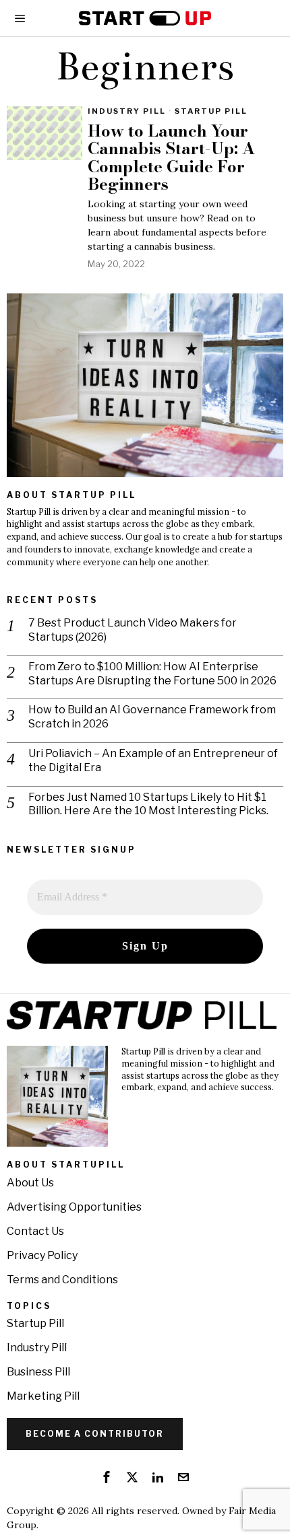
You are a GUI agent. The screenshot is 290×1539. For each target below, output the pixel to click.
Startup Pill (211, 111)
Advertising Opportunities (74, 1207)
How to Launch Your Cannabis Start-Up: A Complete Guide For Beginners (171, 158)
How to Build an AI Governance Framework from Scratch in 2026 (152, 716)
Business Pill (38, 1371)
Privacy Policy (42, 1255)
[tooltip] (106, 1477)
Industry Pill (127, 111)
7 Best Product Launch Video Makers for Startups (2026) (132, 629)
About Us (30, 1182)
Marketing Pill (43, 1396)
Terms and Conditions (62, 1279)
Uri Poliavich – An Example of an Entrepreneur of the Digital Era (153, 760)
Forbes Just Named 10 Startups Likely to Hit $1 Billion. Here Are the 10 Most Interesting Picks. (148, 804)
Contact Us (35, 1231)
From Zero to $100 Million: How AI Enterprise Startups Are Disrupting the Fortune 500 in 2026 (152, 673)
